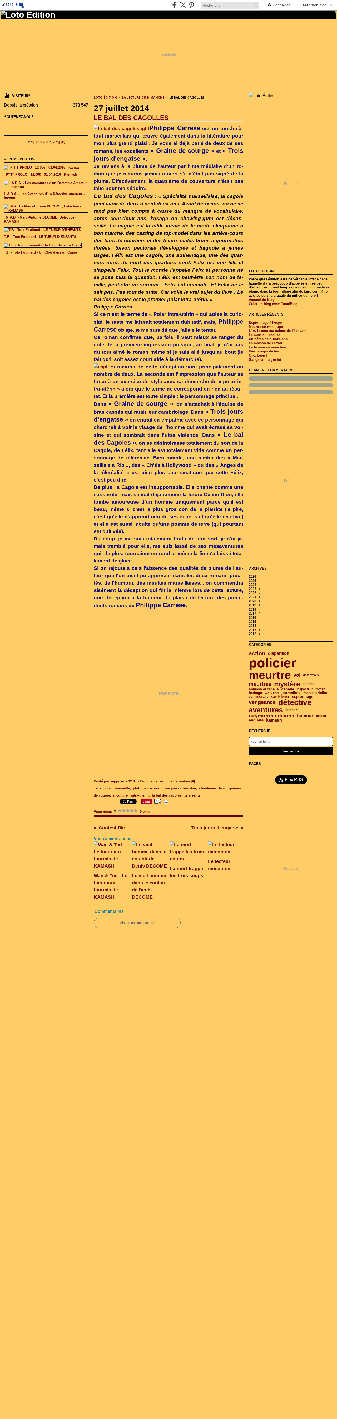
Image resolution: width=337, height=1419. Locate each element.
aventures (266, 709)
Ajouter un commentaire (137, 923)
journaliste (291, 693)
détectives (311, 675)
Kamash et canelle (264, 689)
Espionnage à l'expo (265, 323)
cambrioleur (280, 696)
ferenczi (291, 710)
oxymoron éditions (271, 715)
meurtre (270, 675)
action (257, 653)
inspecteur (305, 689)
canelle (287, 689)
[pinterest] (191, 5)
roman (320, 689)
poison (321, 715)
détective (294, 702)
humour (305, 716)
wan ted (272, 693)
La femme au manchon (267, 347)
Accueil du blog (262, 300)
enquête (256, 720)
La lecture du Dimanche (143, 97)
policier (272, 663)
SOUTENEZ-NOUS (46, 143)
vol (297, 675)
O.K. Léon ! (258, 355)
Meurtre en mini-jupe (266, 327)
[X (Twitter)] (183, 5)
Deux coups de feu (264, 351)
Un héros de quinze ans (268, 339)
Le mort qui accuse (264, 335)
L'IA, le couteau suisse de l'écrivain (277, 331)
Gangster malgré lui (265, 360)
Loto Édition (105, 97)
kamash (274, 720)
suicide (308, 684)
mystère (287, 684)
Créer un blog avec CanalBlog (273, 304)
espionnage (302, 697)
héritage (255, 693)
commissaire (259, 696)
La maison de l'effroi (265, 343)
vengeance (262, 702)
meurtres (260, 684)
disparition (278, 653)
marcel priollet (315, 693)
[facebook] (174, 5)
